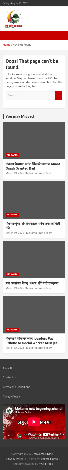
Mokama (12, 155)
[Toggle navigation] (7, 35)
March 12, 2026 (15, 347)
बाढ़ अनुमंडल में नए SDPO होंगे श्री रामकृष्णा (32, 283)
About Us (8, 368)
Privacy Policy (14, 459)
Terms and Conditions (16, 387)
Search (58, 95)
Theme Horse (49, 459)
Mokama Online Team (39, 173)
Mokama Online (43, 454)
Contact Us (10, 377)
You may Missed (19, 116)
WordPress (46, 463)
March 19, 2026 (15, 173)
